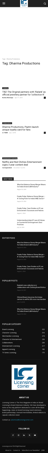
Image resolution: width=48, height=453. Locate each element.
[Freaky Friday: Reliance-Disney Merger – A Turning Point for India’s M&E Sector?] (8, 199)
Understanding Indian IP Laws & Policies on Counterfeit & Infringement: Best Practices (31, 222)
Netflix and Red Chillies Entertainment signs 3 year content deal (22, 163)
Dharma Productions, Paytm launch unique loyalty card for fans (20, 128)
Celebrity (5, 88)
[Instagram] (18, 435)
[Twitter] (29, 435)
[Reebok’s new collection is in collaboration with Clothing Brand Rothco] (8, 288)
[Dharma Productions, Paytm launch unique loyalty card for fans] (24, 113)
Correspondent (7, 168)
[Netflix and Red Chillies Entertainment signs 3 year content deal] (24, 148)
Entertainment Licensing (10, 158)
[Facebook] (13, 435)
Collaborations (7, 123)
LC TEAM (5, 132)
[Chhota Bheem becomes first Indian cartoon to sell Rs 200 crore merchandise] (8, 300)
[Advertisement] (24, 32)
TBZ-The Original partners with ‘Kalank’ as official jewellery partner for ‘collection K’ (24, 93)
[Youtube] (35, 435)
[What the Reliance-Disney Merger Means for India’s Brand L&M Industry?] (8, 188)
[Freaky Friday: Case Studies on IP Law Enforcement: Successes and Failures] (8, 211)
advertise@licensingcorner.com (22, 420)
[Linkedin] (24, 435)
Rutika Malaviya (7, 97)
